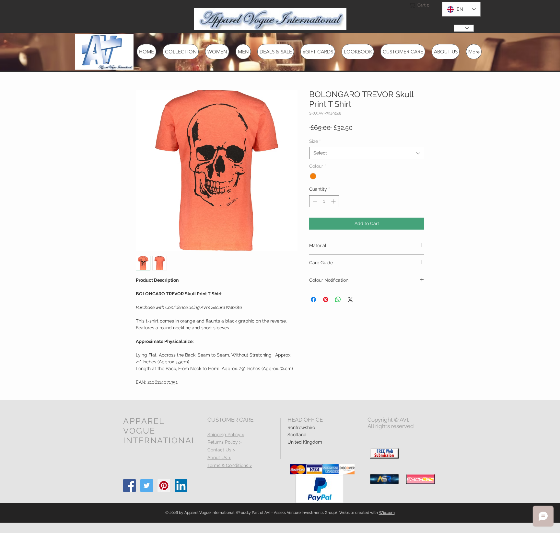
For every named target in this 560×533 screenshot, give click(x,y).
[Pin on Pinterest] (326, 299)
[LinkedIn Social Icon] (181, 485)
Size (315, 141)
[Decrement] (314, 201)
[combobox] (366, 153)
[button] (420, 5)
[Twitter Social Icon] (146, 485)
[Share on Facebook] (313, 299)
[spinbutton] (324, 201)
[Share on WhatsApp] (338, 299)
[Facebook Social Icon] (129, 485)
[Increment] (334, 201)
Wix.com (387, 512)
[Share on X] (350, 299)
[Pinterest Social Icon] (164, 485)
